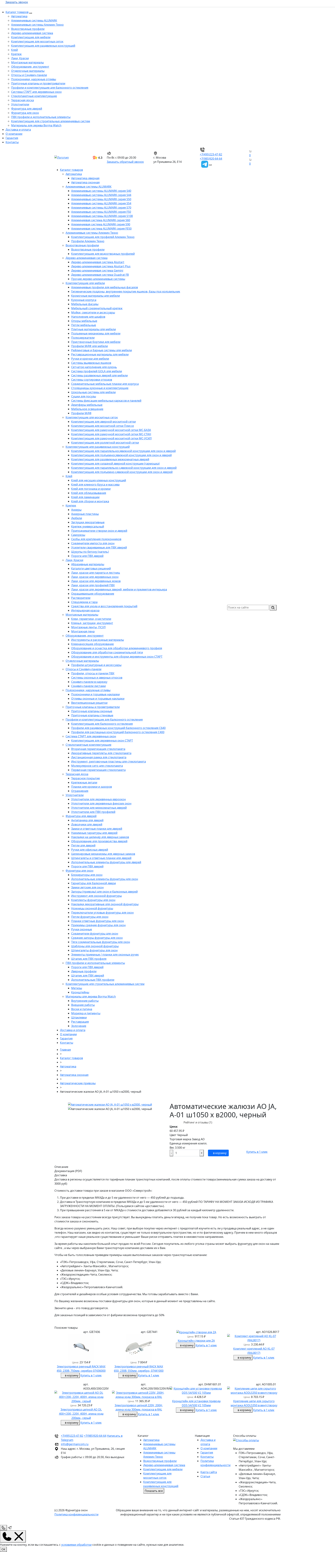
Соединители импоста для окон (92, 543)
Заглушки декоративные (88, 522)
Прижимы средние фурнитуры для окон (98, 925)
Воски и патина (81, 1009)
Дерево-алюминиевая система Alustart (97, 262)
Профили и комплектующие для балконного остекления (49, 88)
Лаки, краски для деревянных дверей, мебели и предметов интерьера (119, 589)
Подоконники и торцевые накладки (95, 694)
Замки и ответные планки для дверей (96, 829)
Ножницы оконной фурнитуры (92, 908)
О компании (14, 134)
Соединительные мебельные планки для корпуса (105, 384)
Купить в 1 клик (256, 1152)
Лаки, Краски (20, 58)
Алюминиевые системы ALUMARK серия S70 (101, 207)
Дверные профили (83, 971)
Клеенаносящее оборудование (92, 644)
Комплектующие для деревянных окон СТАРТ (102, 740)
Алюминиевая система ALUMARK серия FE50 (101, 228)
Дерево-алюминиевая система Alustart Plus (101, 266)
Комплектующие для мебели (30, 37)
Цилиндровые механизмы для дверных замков (103, 854)
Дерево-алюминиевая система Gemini (97, 270)
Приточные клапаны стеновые (92, 715)
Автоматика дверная (85, 178)
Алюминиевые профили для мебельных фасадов (104, 287)
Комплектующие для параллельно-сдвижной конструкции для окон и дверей (124, 468)
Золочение (78, 1026)
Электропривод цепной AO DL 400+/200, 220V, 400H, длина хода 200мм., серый (81, 1414)
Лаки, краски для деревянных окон (94, 577)
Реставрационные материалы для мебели (100, 354)
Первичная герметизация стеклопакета (98, 770)
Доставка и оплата (18, 129)
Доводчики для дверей (86, 824)
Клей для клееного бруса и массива (95, 484)
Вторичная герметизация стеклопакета (98, 749)
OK (3, 1549)
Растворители (80, 598)
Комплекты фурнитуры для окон (93, 900)
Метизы (76, 988)
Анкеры (76, 510)
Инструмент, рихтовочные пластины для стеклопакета (108, 761)
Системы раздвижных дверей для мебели (99, 375)
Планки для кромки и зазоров (91, 787)
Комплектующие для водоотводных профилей (103, 254)
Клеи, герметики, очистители (91, 619)
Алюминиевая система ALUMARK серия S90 (100, 224)
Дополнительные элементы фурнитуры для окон (104, 879)
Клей (14, 50)
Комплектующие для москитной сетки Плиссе (102, 426)
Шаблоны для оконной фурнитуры (95, 946)
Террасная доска (22, 100)
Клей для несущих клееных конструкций (98, 480)
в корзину (219, 1153)
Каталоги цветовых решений (91, 568)
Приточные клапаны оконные (91, 711)
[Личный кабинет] (247, 164)
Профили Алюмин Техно (87, 241)
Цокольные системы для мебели (93, 392)
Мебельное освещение (87, 409)
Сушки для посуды (83, 396)
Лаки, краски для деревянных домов (96, 581)
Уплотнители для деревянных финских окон (101, 803)
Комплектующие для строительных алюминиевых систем (50, 121)
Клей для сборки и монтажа (90, 501)
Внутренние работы (85, 1001)
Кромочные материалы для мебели (95, 296)
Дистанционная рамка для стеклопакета (98, 757)
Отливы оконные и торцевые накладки (97, 698)
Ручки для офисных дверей (89, 850)
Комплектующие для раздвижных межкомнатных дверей (110, 459)
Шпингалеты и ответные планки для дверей (101, 858)
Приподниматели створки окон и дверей (99, 531)
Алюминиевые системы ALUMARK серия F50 (101, 212)
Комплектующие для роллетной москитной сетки (105, 442)
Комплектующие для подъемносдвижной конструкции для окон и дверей (121, 455)
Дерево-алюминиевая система (32, 33)
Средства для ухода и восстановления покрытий (104, 606)
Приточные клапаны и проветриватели (38, 83)
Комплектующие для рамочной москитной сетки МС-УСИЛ (111, 438)
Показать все (154, 1491)
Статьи (205, 1476)
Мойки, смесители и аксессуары (93, 312)
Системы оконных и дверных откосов (96, 677)
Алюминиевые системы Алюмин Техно (37, 25)
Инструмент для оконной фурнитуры (96, 896)
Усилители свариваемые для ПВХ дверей (99, 547)
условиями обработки (76, 1545)
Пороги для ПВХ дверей (87, 556)
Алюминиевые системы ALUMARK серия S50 (101, 199)
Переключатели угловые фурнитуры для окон (102, 912)
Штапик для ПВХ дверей (87, 975)
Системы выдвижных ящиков (91, 363)
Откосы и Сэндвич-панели (29, 75)
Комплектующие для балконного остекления (102, 724)
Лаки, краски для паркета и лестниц (95, 573)
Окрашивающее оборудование (92, 594)
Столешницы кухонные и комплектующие (99, 388)
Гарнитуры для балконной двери (93, 883)
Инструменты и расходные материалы (97, 640)
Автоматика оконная (85, 182)
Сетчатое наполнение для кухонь (94, 367)
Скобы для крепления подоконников (96, 539)
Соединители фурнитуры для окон (94, 933)
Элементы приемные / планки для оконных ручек (105, 954)
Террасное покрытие (85, 778)
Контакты (12, 142)
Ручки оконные (81, 929)
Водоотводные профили (27, 29)
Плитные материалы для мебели (93, 329)
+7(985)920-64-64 (211, 159)
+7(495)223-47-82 (211, 154)
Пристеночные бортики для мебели (95, 342)
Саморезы (78, 535)
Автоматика (19, 16)
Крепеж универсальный (87, 526)
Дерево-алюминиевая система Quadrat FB (100, 275)
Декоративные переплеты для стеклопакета (101, 753)
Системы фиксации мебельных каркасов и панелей (106, 401)
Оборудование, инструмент (30, 67)
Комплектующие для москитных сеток (37, 41)
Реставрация (80, 1022)
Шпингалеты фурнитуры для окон (94, 950)
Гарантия (12, 138)
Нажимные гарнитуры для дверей (94, 833)
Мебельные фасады (84, 304)
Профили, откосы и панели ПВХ (92, 673)
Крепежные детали (84, 782)
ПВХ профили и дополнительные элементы (40, 117)
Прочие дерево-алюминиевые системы (98, 279)
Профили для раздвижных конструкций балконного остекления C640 (118, 728)
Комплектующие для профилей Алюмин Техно (103, 237)
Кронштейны (80, 992)
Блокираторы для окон (86, 875)
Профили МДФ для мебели (89, 346)
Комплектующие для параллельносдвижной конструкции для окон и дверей (123, 451)
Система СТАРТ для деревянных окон (36, 92)
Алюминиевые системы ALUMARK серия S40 (101, 191)
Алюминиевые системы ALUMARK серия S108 (102, 216)
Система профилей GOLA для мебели (96, 371)
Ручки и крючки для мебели (90, 359)
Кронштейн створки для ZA (196, 1341)
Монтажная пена (83, 631)
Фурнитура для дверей (26, 109)
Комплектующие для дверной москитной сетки (103, 421)
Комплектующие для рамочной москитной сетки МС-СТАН (111, 434)
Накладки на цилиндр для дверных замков (100, 837)
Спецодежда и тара (84, 602)
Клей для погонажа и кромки (91, 489)
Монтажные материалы (27, 62)
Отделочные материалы (27, 71)
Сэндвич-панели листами (88, 686)
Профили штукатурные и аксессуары (96, 665)
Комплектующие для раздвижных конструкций (43, 46)
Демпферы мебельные (86, 405)
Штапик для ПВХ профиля (88, 959)
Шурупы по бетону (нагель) (90, 552)
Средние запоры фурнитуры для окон (97, 938)
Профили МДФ (81, 413)
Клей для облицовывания (88, 493)
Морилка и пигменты (85, 1013)
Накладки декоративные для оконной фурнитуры (105, 904)
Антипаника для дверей (87, 820)
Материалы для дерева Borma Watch (36, 125)
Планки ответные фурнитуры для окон (97, 921)
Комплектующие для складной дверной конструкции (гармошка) (115, 463)
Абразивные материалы (87, 564)
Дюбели (76, 518)
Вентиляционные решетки (89, 703)
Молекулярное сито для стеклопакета (97, 766)
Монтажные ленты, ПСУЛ (88, 627)
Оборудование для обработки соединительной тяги (107, 652)
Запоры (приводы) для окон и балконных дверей (104, 892)
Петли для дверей (83, 845)
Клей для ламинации (85, 497)
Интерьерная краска (85, 610)
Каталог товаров (17, 12)
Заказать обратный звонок (125, 162)
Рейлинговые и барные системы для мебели (101, 350)
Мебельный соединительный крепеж (96, 308)
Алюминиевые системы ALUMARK (34, 20)
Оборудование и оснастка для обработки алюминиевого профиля (116, 648)
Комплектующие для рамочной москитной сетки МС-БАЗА (111, 430)
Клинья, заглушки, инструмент (92, 623)
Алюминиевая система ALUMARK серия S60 (100, 220)
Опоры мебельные (84, 321)
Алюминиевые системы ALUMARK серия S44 (101, 195)
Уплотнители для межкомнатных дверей (99, 808)
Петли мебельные (83, 325)
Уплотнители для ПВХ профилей (93, 812)
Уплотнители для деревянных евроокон (98, 799)
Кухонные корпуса (83, 300)
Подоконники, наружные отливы (33, 79)
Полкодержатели (83, 338)
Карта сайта (208, 1472)
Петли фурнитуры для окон (89, 917)
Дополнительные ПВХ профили (92, 980)
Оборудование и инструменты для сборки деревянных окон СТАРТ (116, 656)
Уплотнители (20, 104)
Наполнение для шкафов (88, 317)
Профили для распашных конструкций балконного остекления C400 (117, 732)
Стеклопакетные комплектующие (34, 96)
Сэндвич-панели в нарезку (89, 682)
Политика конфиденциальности (76, 1514)
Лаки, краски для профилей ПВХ (93, 585)
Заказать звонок (16, 2)
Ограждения (79, 791)
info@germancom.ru (74, 1444)
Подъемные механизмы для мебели (95, 333)
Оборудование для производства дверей (99, 841)
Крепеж (16, 54)
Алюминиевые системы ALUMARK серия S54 (101, 203)
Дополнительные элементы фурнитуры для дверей (106, 862)
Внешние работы (83, 1005)
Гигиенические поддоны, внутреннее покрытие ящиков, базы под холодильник (125, 291)
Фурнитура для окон (25, 113)
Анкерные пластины (85, 514)
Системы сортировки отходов (91, 380)
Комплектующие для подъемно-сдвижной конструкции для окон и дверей (122, 472)
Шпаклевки (79, 1017)
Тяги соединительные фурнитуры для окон (100, 942)
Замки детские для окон (87, 887)
